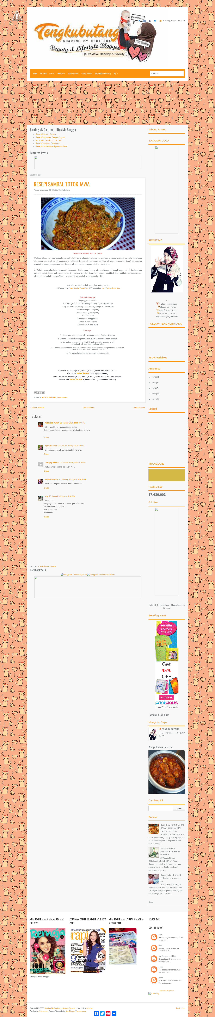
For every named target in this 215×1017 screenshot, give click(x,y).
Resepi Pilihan (86, 73)
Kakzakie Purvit (52, 423)
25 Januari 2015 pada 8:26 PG (62, 496)
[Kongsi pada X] (40, 392)
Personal (43, 73)
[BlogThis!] (37, 392)
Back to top (180, 1008)
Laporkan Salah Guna (158, 715)
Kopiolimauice (51, 479)
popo (161, 967)
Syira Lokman (51, 446)
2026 (154, 377)
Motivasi (61, 73)
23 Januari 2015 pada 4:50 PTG (72, 479)
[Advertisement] (107, 102)
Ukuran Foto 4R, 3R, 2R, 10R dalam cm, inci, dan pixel (170, 878)
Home (35, 73)
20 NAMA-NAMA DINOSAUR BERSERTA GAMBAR (170, 851)
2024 (154, 388)
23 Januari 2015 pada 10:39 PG (71, 446)
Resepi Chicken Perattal (46, 134)
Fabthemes (42, 1011)
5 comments (62, 397)
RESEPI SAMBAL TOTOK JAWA (62, 184)
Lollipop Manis (52, 463)
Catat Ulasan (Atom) (47, 566)
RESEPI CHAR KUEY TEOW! (48, 140)
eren (160, 935)
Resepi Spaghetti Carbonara (47, 143)
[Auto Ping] (153, 993)
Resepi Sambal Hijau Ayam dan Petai (51, 146)
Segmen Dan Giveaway (103, 73)
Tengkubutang (171, 729)
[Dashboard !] (16, 29)
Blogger (166, 608)
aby (46, 496)
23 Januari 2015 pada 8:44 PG (72, 423)
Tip (116, 73)
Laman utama (88, 408)
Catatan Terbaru (37, 408)
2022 (154, 399)
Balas (46, 437)
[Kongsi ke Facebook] (43, 392)
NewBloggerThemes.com (76, 1011)
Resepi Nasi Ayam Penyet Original (50, 137)
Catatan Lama (139, 408)
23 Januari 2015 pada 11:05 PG (72, 463)
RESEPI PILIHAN (49, 397)
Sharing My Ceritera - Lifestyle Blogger (59, 1008)
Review (52, 73)
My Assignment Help (167, 956)
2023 (154, 394)
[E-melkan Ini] (35, 392)
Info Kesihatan (73, 73)
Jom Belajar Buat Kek (78, 288)
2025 (154, 383)
